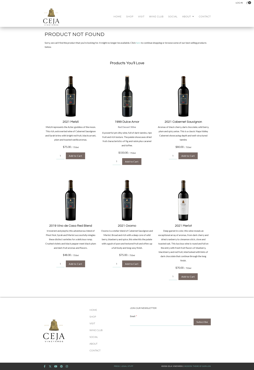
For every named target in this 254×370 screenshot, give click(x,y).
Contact (205, 16)
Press (117, 366)
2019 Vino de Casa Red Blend (70, 225)
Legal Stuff (127, 366)
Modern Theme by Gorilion (197, 366)
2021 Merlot (183, 225)
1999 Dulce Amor (127, 121)
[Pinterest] (61, 366)
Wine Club (156, 16)
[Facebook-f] (44, 366)
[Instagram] (67, 366)
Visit (141, 16)
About (186, 16)
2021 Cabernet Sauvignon (183, 121)
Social (173, 16)
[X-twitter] (50, 366)
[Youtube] (55, 366)
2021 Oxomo (127, 225)
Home (117, 16)
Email (132, 316)
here (138, 42)
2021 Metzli (71, 121)
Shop (129, 16)
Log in (239, 2)
